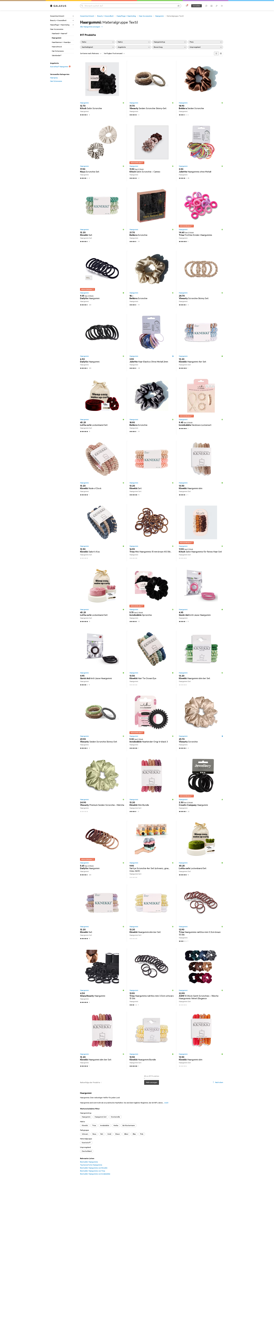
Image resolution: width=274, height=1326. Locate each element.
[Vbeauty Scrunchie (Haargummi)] (201, 722)
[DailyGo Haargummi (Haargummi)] (102, 279)
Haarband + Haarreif (59, 33)
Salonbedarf (56, 55)
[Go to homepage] (58, 5)
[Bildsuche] (178, 6)
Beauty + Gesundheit (58, 20)
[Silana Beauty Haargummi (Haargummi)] (102, 976)
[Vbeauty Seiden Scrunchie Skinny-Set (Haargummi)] (151, 89)
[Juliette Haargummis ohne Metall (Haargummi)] (201, 152)
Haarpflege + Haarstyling (59, 25)
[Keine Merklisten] (216, 6)
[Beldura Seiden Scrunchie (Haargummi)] (201, 89)
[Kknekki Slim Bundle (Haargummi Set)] (151, 786)
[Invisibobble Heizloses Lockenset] (201, 406)
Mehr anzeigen (151, 1082)
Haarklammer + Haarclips (61, 42)
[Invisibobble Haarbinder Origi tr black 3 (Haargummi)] (151, 722)
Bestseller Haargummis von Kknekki (93, 1168)
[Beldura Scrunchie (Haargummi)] (151, 216)
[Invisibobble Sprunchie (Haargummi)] (151, 596)
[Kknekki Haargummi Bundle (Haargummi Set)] (151, 1040)
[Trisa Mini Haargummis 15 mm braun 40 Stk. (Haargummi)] (151, 532)
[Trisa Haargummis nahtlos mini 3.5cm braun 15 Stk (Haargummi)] (201, 913)
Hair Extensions (58, 51)
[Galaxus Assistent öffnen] (206, 6)
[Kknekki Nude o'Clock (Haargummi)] (102, 469)
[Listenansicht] (221, 53)
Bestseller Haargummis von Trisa (92, 1171)
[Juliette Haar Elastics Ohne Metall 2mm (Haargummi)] (151, 342)
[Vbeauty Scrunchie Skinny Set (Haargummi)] (201, 279)
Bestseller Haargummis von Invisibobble (95, 1174)
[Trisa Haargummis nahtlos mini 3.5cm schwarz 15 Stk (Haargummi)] (151, 976)
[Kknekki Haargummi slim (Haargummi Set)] (201, 469)
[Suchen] (82, 6)
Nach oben (219, 1082)
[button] (123, 103)
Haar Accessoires (56, 29)
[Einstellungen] (186, 6)
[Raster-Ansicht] (216, 53)
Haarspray (54, 78)
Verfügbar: (108, 53)
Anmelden (196, 6)
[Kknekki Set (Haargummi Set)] (102, 216)
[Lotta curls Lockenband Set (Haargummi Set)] (102, 406)
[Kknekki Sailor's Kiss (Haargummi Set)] (102, 532)
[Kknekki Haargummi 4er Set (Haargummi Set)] (201, 342)
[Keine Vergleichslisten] (211, 6)
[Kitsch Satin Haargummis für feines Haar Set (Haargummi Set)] (201, 532)
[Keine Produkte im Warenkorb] (221, 6)
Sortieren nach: (86, 53)
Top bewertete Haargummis (91, 1165)
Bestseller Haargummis (89, 1162)
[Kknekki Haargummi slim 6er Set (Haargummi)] (102, 1040)
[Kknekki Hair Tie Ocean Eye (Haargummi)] (151, 659)
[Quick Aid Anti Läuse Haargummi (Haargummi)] (201, 596)
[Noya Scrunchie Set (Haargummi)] (102, 152)
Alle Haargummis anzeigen (90, 27)
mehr (166, 1103)
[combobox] (96, 53)
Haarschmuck (57, 47)
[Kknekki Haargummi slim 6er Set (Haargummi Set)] (201, 659)
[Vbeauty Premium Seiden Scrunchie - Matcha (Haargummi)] (102, 786)
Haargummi (56, 38)
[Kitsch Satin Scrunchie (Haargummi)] (102, 89)
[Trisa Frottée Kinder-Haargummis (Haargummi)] (201, 216)
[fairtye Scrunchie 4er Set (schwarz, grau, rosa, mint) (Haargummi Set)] (151, 849)
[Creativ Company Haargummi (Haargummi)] (201, 786)
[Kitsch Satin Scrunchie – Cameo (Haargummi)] (151, 152)
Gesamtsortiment (57, 16)
